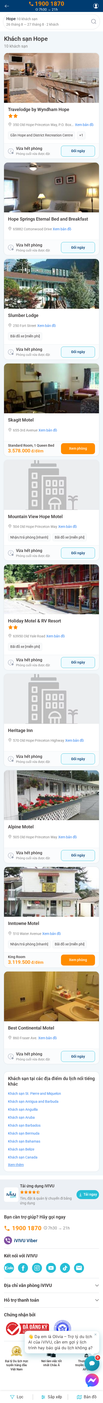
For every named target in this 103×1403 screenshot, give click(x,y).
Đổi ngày (78, 151)
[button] (51, 21)
